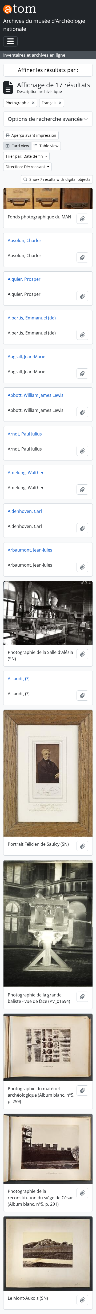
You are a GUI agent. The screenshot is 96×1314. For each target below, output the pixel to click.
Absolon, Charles (25, 240)
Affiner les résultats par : (48, 70)
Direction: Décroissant (26, 166)
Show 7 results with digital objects (59, 179)
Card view (19, 145)
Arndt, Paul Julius (25, 434)
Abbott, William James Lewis (35, 395)
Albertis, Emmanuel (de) (32, 318)
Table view (48, 145)
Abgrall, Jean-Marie (26, 356)
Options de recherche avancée (45, 119)
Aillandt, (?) (19, 679)
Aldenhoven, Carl (25, 511)
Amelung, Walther (26, 473)
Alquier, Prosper (24, 279)
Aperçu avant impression (33, 135)
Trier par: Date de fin (25, 156)
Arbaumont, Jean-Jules (30, 550)
